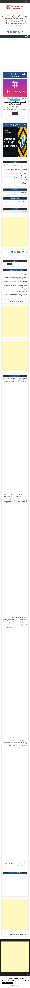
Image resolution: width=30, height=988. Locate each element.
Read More (15, 985)
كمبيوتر (18, 99)
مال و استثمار (13, 99)
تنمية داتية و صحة (14, 98)
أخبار (24, 98)
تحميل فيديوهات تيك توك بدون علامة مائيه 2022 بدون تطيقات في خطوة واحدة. (9, 742)
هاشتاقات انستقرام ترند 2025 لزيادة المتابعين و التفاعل (15, 103)
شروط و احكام (12, 301)
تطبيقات (20, 98)
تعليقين (13, 106)
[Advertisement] (15, 54)
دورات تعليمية (7, 98)
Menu (26, 1)
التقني (17, 106)
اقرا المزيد (14, 113)
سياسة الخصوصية (19, 301)
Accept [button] (10, 982)
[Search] (28, 36)
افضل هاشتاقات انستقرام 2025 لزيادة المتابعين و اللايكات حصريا (21, 496)
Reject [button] (4, 982)
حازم (26, 201)
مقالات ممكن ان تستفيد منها (14, 270)
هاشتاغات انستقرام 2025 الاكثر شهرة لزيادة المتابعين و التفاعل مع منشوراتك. (21, 863)
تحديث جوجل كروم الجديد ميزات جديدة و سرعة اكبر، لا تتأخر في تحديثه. (9, 863)
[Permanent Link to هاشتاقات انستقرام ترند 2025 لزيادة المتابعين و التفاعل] (15, 88)
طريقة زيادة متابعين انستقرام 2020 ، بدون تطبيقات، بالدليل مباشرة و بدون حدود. (21, 742)
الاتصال (25, 301)
